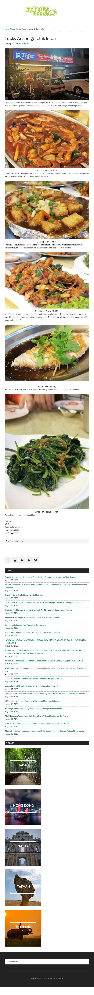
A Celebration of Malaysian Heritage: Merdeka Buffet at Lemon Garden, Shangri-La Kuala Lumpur (44, 661)
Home (7, 29)
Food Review (16, 29)
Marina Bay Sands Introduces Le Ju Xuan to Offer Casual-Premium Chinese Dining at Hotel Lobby (44, 731)
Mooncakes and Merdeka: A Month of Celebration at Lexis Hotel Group (33, 686)
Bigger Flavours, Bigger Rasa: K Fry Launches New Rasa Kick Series (32, 617)
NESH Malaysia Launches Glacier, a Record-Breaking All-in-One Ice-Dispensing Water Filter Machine (45, 694)
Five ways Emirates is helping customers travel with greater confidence (33, 708)
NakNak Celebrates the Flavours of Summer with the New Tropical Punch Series (37, 723)
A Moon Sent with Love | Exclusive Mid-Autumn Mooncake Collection (32, 701)
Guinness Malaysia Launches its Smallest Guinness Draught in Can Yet (33, 679)
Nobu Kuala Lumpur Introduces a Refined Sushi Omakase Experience (32, 632)
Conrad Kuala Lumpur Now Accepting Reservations (25, 625)
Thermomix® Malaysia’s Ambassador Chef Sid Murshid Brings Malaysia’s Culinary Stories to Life (44, 603)
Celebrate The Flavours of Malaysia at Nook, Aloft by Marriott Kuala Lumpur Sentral (38, 610)
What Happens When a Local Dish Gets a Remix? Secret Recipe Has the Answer (37, 716)
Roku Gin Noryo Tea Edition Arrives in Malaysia (24, 595)
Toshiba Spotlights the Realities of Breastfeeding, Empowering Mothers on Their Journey (40, 577)
